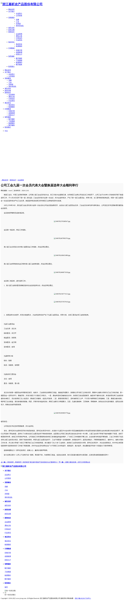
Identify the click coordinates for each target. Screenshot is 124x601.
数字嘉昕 (19, 58)
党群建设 (11, 17)
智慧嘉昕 (11, 56)
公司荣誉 (19, 15)
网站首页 (11, 9)
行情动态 (19, 38)
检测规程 (19, 46)
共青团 (18, 23)
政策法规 (11, 30)
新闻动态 (11, 32)
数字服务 (19, 64)
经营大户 (19, 54)
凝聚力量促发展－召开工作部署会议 (74, 462)
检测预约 (19, 62)
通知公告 (19, 36)
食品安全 (11, 42)
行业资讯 (19, 40)
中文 (6, 131)
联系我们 (11, 66)
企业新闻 (19, 34)
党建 (17, 19)
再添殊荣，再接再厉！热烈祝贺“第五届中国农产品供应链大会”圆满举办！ (30, 462)
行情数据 (11, 48)
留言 (6, 587)
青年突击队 (20, 26)
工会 (17, 21)
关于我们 (11, 11)
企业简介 (19, 13)
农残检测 (19, 52)
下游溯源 (19, 60)
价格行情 (19, 50)
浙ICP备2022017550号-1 (83, 598)
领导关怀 (11, 28)
